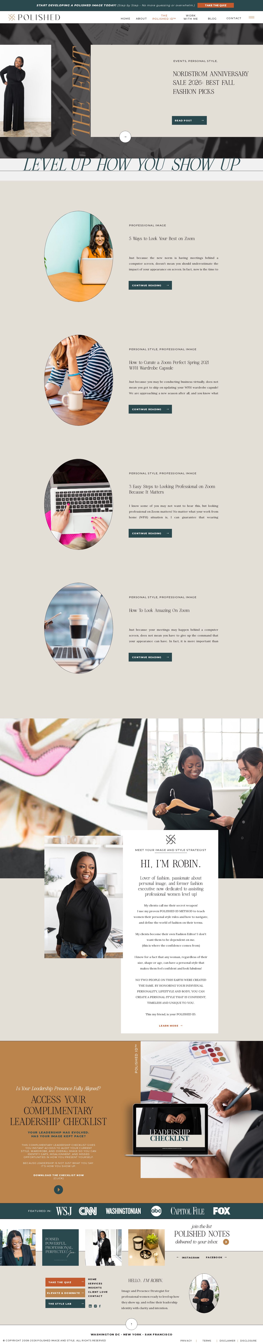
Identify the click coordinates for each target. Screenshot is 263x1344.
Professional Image (191, 61)
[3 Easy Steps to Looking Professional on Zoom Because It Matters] (167, 533)
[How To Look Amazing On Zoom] (167, 657)
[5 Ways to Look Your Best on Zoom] (167, 285)
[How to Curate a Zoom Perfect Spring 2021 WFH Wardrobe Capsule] (167, 409)
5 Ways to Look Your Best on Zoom (162, 238)
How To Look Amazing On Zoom (159, 610)
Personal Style (143, 349)
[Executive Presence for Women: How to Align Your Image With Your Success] (202, 120)
